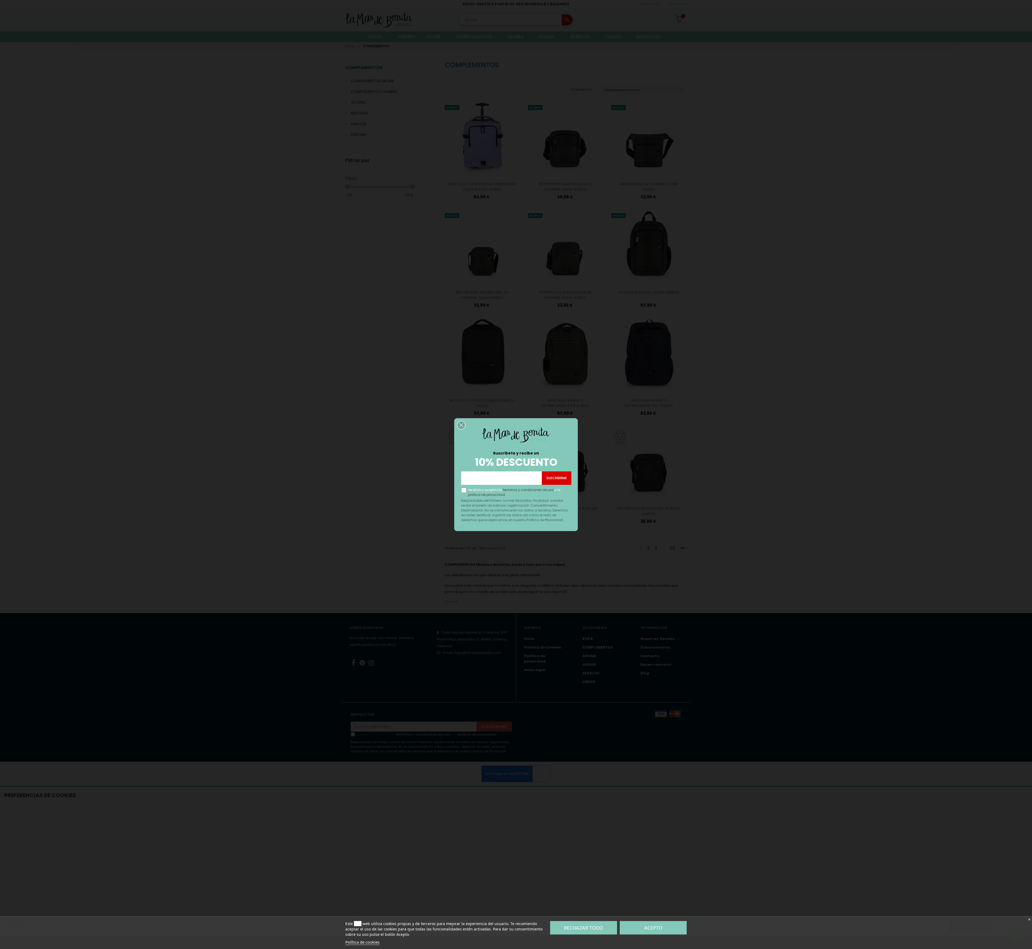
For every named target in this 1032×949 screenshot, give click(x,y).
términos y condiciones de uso (528, 490)
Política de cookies (362, 942)
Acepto (653, 928)
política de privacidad (486, 494)
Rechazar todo (583, 928)
